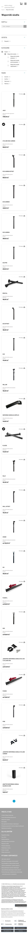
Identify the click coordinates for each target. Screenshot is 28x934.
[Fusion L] (14, 592)
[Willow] (14, 379)
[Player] (14, 440)
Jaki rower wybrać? (5, 859)
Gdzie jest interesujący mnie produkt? (9, 861)
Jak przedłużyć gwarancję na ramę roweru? (11, 869)
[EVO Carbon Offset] (14, 166)
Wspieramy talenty (5, 819)
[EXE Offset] (14, 318)
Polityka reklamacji (5, 845)
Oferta (4, 37)
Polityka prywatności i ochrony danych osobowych (12, 826)
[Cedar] (14, 531)
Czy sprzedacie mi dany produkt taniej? (10, 863)
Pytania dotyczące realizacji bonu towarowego (11, 872)
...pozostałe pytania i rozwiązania (8, 874)
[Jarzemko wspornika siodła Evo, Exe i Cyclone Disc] (14, 654)
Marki (3, 73)
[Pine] (14, 716)
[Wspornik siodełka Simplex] (14, 410)
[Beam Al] (14, 288)
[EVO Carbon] (14, 196)
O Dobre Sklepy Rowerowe (7, 815)
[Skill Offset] (14, 501)
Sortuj (4, 22)
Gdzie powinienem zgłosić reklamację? (10, 867)
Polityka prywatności (22, 907)
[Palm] (14, 470)
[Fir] (14, 562)
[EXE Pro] (14, 257)
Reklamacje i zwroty (5, 847)
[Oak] (14, 623)
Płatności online (5, 843)
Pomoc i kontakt (5, 850)
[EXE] (14, 349)
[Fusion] (14, 685)
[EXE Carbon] (14, 227)
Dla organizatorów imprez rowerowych (10, 823)
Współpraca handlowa (6, 828)
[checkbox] (2, 921)
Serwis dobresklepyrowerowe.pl (8, 817)
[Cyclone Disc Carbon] (14, 135)
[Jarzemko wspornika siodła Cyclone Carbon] (14, 747)
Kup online (3, 837)
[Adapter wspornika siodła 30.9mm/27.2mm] (14, 779)
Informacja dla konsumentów (7, 841)
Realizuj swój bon (5, 839)
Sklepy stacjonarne (5, 852)
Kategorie (5, 48)
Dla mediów (4, 821)
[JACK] (14, 105)
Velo (13, 7)
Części (2, 9)
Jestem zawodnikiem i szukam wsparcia (10, 865)
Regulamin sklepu (5, 835)
